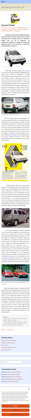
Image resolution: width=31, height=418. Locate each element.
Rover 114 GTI (5, 345)
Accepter (15, 406)
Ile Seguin (11, 29)
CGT (8, 29)
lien (25, 321)
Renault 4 (7, 31)
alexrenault (17, 31)
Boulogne (20, 27)
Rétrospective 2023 (6, 350)
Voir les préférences (15, 414)
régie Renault (26, 29)
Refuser (15, 410)
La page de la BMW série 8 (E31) (9, 347)
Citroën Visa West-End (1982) (13, 374)
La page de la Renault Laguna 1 (8, 342)
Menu (3, 1)
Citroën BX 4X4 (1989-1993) (12, 381)
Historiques (12, 27)
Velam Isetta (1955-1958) (17, 379)
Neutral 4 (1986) (8, 25)
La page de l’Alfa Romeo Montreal (9, 340)
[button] (28, 389)
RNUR (11, 31)
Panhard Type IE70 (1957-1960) (14, 376)
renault (3, 31)
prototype (20, 29)
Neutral (15, 29)
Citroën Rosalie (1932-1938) (15, 372)
